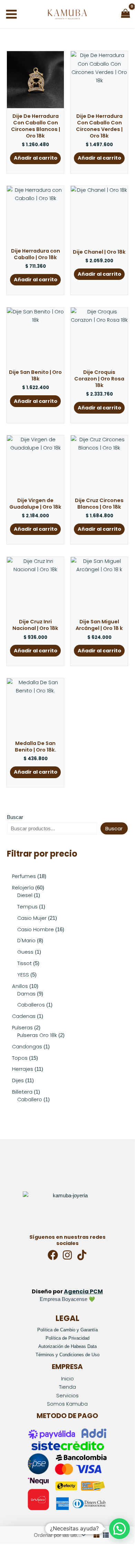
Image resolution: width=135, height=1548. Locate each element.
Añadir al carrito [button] (35, 157)
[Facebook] (53, 1255)
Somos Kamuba (67, 1403)
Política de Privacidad (67, 1338)
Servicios (67, 1395)
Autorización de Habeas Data (67, 1346)
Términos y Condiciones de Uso (67, 1354)
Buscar (15, 817)
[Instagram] (67, 1255)
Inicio (67, 1378)
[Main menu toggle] (11, 14)
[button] (119, 1528)
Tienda (67, 1387)
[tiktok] (82, 1255)
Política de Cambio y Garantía (67, 1329)
